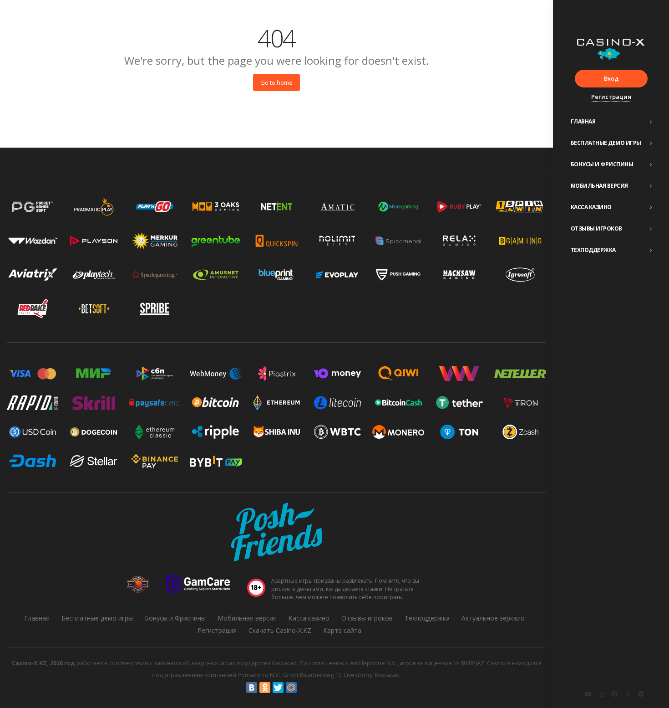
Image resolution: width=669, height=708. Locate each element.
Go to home (276, 82)
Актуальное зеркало (493, 618)
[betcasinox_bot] (640, 693)
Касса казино (591, 207)
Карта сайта (342, 630)
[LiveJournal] (304, 687)
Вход (611, 78)
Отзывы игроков (596, 228)
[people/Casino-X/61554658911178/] (614, 693)
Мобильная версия (599, 186)
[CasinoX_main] (627, 693)
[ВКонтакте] (251, 687)
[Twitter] (278, 687)
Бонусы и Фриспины (602, 164)
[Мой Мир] (291, 687)
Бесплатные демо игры (606, 143)
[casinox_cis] (601, 693)
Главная (583, 121)
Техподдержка (593, 250)
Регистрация (611, 96)
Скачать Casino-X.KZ (279, 630)
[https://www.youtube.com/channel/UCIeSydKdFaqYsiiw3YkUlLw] (588, 693)
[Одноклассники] (264, 687)
